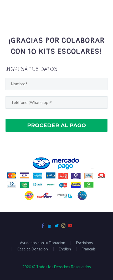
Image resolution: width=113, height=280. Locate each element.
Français (89, 249)
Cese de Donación (32, 249)
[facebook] (43, 225)
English (65, 249)
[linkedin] (50, 225)
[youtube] (70, 225)
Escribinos (84, 243)
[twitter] (56, 225)
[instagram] (63, 225)
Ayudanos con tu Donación (42, 243)
